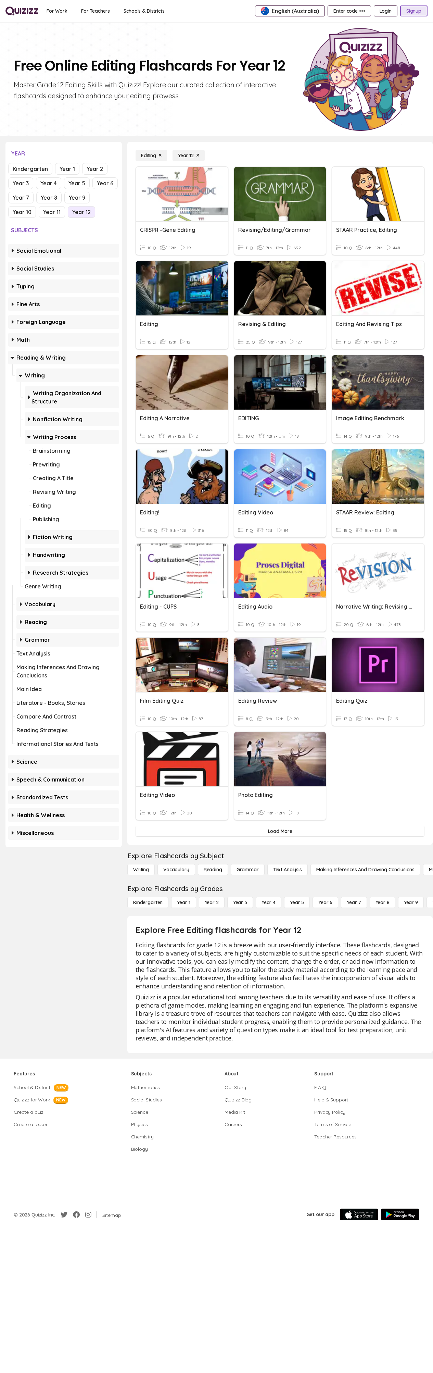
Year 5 (76, 183)
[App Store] (359, 1214)
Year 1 (67, 168)
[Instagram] (88, 1214)
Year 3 (21, 183)
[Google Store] (400, 1214)
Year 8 (49, 197)
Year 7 (21, 197)
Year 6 (105, 183)
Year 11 (52, 212)
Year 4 (48, 183)
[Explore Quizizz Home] (21, 11)
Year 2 (95, 168)
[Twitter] (64, 1214)
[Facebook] (76, 1214)
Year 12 (81, 212)
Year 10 (22, 212)
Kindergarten (30, 168)
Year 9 (77, 197)
